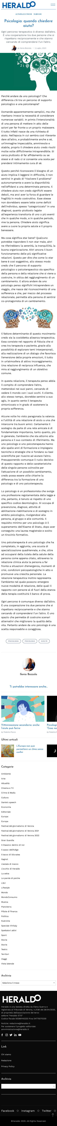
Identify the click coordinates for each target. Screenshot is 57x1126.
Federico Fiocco (10, 732)
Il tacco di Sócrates (10, 854)
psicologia (13, 641)
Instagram (28, 1110)
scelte (44, 641)
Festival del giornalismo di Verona (17, 826)
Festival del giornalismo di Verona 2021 (20, 831)
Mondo (4, 892)
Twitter (46, 1110)
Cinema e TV (7, 788)
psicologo (30, 641)
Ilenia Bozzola (25, 48)
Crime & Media (8, 793)
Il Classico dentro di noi (12, 845)
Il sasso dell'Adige (9, 850)
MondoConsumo (9, 897)
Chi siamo (6, 1054)
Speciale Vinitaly (9, 926)
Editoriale (6, 812)
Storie (4, 940)
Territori (5, 954)
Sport (4, 935)
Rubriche (38, 14)
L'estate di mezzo (9, 864)
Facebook (7, 1110)
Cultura (4, 797)
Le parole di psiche (23, 14)
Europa (4, 816)
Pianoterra (6, 907)
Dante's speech (8, 802)
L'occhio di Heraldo (10, 869)
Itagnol (4, 859)
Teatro (4, 949)
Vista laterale (7, 964)
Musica (4, 902)
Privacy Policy (7, 1066)
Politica (4, 916)
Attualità (5, 783)
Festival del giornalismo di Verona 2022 (20, 835)
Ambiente (6, 774)
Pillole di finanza (9, 911)
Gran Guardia (7, 840)
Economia (6, 807)
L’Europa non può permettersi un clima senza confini (29, 749)
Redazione (6, 1060)
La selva (5, 873)
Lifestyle (5, 888)
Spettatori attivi (8, 930)
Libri (3, 883)
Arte (3, 778)
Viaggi (4, 959)
